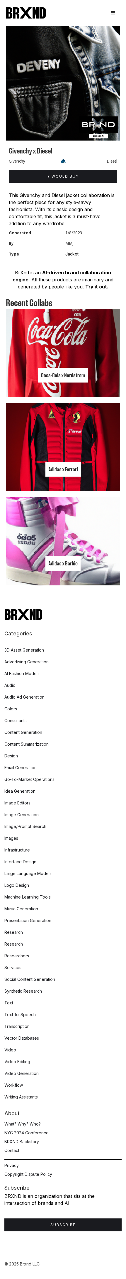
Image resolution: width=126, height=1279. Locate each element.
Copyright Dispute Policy (28, 1174)
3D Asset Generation (24, 649)
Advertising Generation (26, 661)
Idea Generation (19, 791)
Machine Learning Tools (27, 896)
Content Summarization (26, 744)
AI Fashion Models (22, 673)
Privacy (11, 1165)
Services (12, 967)
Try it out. (96, 287)
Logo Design (16, 885)
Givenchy (17, 161)
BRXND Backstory (21, 1141)
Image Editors (17, 802)
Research (13, 932)
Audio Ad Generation (24, 696)
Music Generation (21, 908)
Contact (11, 1150)
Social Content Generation (29, 979)
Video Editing (17, 1061)
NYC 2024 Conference (26, 1132)
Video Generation (21, 1073)
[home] (26, 13)
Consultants (15, 720)
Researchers (16, 955)
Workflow (13, 1085)
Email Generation (20, 767)
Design (11, 755)
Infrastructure (17, 849)
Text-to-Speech (20, 1014)
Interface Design (20, 861)
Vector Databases (21, 1038)
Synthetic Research (23, 991)
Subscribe (63, 1225)
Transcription (17, 1026)
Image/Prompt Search (25, 826)
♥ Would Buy (63, 176)
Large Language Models (28, 873)
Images (11, 838)
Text (8, 1002)
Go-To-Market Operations (29, 779)
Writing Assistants (21, 1096)
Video (10, 1049)
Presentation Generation (27, 920)
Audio (10, 685)
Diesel (112, 161)
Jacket (72, 253)
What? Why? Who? (22, 1123)
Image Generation (21, 814)
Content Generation (23, 732)
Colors (10, 708)
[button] (113, 13)
